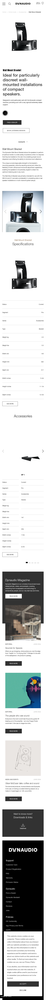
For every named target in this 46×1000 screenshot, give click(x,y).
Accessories (22, 12)
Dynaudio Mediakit (13, 897)
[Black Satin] (5, 113)
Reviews (9, 906)
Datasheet (23, 828)
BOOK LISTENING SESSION (16, 130)
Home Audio (12, 12)
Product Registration (13, 869)
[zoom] (23, 38)
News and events (11, 779)
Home (4, 12)
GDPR (8, 930)
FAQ (7, 874)
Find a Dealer (11, 893)
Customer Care (11, 865)
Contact (9, 902)
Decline (23, 990)
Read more (14, 596)
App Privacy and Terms (14, 926)
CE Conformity (11, 921)
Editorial (8, 644)
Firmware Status (12, 882)
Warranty (9, 878)
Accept (23, 984)
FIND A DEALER (12, 122)
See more (10, 404)
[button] (23, 142)
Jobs (7, 911)
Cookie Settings (6, 996)
